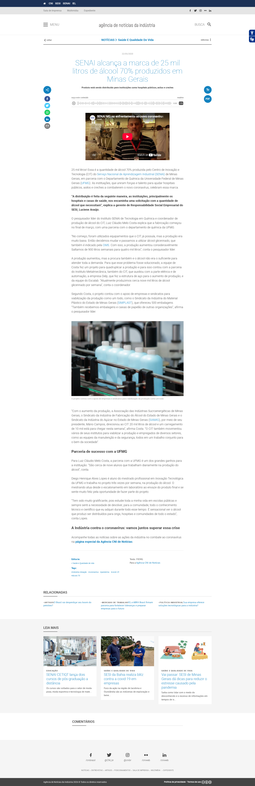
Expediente (89, 10)
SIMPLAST (125, 303)
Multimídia (72, 10)
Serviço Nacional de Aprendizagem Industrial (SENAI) (131, 174)
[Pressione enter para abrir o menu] (45, 24)
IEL (74, 3)
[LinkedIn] (47, 119)
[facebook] (190, 10)
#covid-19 (115, 572)
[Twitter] (47, 106)
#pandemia (104, 572)
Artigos (49, 602)
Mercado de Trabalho (115, 602)
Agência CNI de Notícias (148, 562)
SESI (58, 3)
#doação (83, 572)
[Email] (47, 126)
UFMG (85, 183)
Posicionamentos (122, 770)
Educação (52, 671)
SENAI (66, 3)
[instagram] (200, 10)
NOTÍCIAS (108, 40)
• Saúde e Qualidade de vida (82, 563)
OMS (106, 245)
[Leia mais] (70, 651)
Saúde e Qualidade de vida (119, 671)
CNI (51, 3)
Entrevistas (97, 770)
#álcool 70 (75, 575)
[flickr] (205, 10)
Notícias (85, 770)
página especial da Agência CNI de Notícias (103, 542)
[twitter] (195, 10)
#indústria (75, 572)
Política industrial (171, 602)
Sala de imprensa (141, 770)
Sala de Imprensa (52, 10)
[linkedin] (210, 10)
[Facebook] (47, 99)
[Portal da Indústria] (44, 3)
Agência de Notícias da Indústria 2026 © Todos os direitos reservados (75, 782)
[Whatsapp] (47, 112)
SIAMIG (154, 420)
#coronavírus (93, 572)
